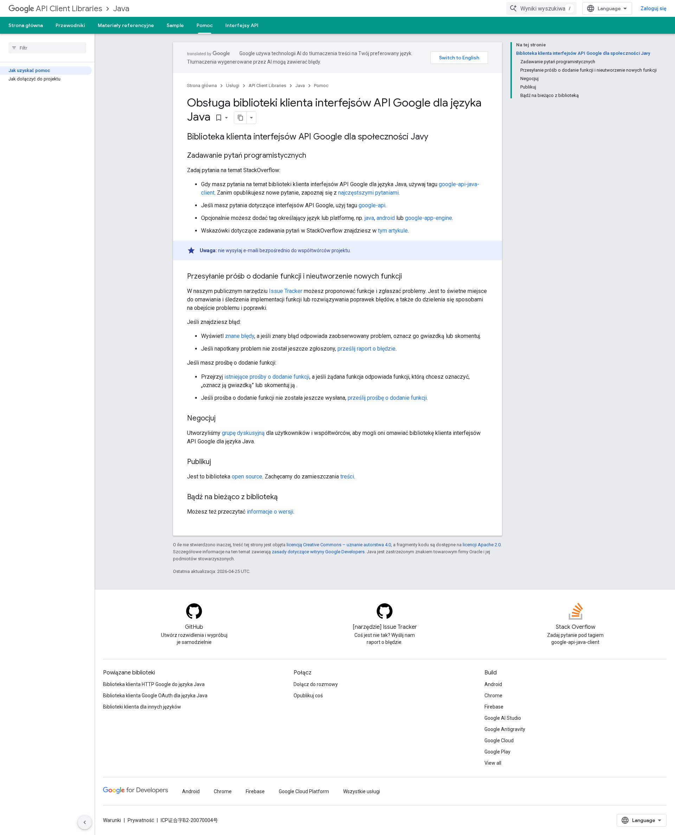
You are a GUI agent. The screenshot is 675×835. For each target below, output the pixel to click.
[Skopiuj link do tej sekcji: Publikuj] (218, 462)
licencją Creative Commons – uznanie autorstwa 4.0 (339, 544)
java (369, 218)
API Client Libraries (69, 8)
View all (492, 763)
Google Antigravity (504, 729)
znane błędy (239, 336)
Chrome (493, 695)
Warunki (112, 820)
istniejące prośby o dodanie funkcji (266, 376)
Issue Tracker (285, 291)
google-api (372, 205)
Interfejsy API (241, 25)
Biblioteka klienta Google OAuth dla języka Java (155, 695)
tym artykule (393, 230)
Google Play (497, 752)
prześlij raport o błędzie (367, 348)
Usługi (232, 85)
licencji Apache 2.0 (482, 544)
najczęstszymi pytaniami (368, 192)
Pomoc (205, 25)
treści (347, 476)
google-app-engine (428, 218)
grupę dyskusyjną (243, 433)
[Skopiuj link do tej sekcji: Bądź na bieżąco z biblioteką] (285, 497)
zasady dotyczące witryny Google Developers (318, 551)
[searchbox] (47, 47)
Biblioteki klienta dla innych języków (142, 707)
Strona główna (25, 25)
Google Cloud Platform (304, 791)
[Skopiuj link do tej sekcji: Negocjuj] (223, 419)
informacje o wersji (270, 511)
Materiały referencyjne (126, 25)
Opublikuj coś (308, 695)
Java (121, 8)
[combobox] (541, 8)
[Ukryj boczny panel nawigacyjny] (85, 822)
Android (493, 684)
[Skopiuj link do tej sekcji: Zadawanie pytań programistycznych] (313, 156)
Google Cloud (499, 740)
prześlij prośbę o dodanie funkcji (387, 397)
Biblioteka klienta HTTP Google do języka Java (154, 684)
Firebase (493, 707)
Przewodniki (70, 25)
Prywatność (141, 820)
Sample (175, 25)
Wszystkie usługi (361, 791)
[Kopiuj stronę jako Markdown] (240, 118)
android (386, 218)
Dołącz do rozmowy (316, 684)
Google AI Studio (502, 718)
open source (247, 476)
